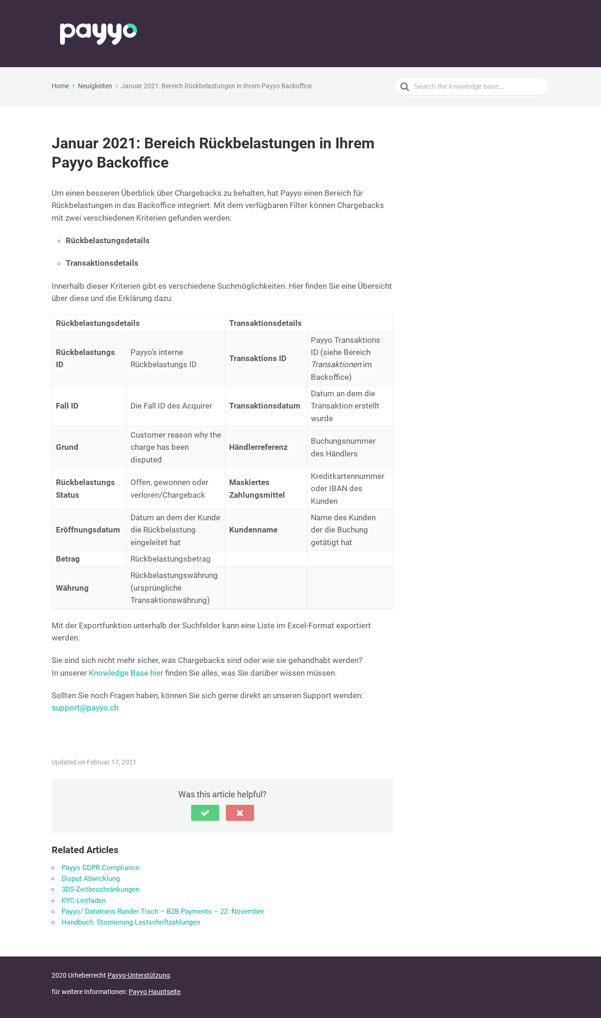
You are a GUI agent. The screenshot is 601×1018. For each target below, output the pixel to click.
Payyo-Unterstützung (139, 975)
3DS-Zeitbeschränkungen (100, 889)
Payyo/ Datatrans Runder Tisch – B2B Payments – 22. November (163, 911)
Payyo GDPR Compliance (100, 868)
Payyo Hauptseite (154, 991)
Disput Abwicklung (91, 878)
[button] (205, 813)
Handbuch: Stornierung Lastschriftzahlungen (131, 922)
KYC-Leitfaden (84, 900)
